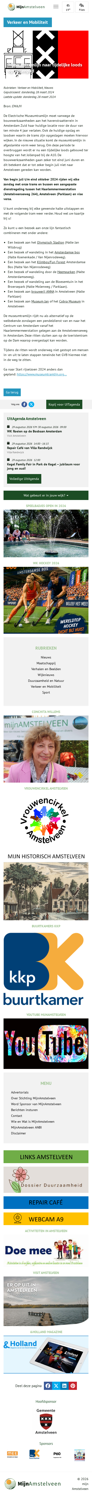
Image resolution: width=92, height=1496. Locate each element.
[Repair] (46, 1202)
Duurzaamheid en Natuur (46, 681)
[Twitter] (31, 404)
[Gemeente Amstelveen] (46, 1421)
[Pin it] (73, 1386)
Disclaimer (18, 1133)
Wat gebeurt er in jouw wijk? (45, 495)
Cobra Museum (70, 301)
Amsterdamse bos (67, 252)
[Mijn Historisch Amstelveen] (46, 886)
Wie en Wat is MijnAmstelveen (32, 1121)
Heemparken (66, 272)
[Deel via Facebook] (48, 1386)
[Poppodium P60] (57, 1454)
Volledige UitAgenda (24, 479)
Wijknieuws (46, 675)
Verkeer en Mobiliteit (30, 88)
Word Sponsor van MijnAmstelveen (36, 1104)
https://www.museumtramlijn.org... (42, 374)
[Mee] (12, 1454)
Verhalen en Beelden (46, 669)
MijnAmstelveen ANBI (26, 1127)
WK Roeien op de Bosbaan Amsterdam (34, 431)
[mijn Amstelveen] (25, 7)
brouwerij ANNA (42, 291)
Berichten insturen (24, 1110)
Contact (16, 1116)
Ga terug (12, 392)
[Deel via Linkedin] (64, 1386)
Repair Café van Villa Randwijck (29, 448)
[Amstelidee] (79, 1455)
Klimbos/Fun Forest (51, 262)
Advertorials (20, 1092)
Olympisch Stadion (50, 242)
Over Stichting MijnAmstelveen (33, 1098)
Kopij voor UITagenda (64, 404)
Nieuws (48, 88)
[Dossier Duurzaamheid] (46, 1180)
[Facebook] (24, 404)
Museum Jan (40, 301)
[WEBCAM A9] (46, 1218)
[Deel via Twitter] (56, 1386)
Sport (46, 692)
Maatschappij (46, 663)
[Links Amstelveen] (46, 1156)
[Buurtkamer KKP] (34, 1454)
